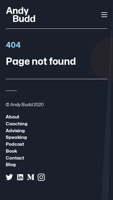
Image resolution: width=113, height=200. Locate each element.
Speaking (16, 137)
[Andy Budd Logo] (21, 14)
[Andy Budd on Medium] (30, 177)
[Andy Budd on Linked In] (20, 177)
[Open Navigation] (104, 15)
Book (11, 151)
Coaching (16, 124)
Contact (15, 158)
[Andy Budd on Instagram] (41, 177)
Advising (15, 130)
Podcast (15, 144)
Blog (10, 164)
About (12, 117)
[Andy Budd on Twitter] (9, 177)
